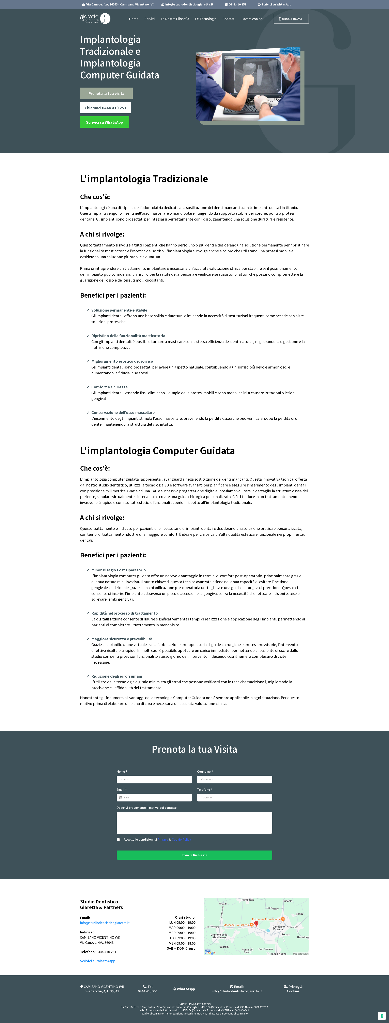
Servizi (149, 18)
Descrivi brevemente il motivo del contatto (147, 807)
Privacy (163, 839)
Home (133, 18)
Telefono (205, 789)
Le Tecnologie (206, 18)
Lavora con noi (252, 18)
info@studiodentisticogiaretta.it (105, 922)
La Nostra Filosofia (175, 18)
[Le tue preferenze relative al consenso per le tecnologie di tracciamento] (382, 1016)
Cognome (205, 771)
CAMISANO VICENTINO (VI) (104, 986)
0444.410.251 (148, 988)
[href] (256, 926)
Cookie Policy (181, 839)
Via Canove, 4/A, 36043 (102, 991)
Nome (122, 771)
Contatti (229, 18)
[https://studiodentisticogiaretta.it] (95, 18)
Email (122, 789)
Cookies (293, 991)
